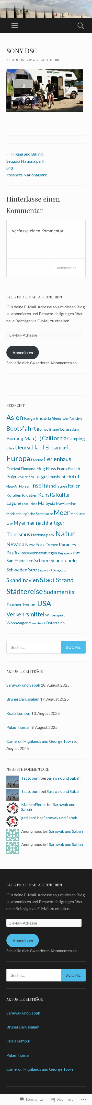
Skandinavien (22, 580)
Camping (76, 438)
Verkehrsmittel (25, 614)
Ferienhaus (57, 459)
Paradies (67, 544)
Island (50, 486)
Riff (76, 552)
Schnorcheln (64, 560)
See (32, 569)
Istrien (61, 486)
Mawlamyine (66, 503)
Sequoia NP (45, 570)
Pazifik (13, 552)
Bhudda (43, 418)
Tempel (29, 604)
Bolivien (76, 418)
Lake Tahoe (29, 503)
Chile (10, 448)
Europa (18, 458)
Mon (74, 513)
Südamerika (59, 591)
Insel (37, 485)
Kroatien (29, 495)
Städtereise (24, 591)
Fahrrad (37, 460)
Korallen (13, 495)
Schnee (42, 560)
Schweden (16, 569)
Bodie (65, 418)
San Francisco (19, 560)
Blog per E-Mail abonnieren (34, 297)
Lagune (13, 503)
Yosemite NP (37, 623)
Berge (29, 418)
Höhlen (24, 486)
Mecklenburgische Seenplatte (29, 513)
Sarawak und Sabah (23, 685)
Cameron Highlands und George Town (39, 741)
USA (44, 603)
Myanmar (24, 523)
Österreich (55, 622)
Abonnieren (23, 352)
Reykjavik (65, 553)
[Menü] (14, 25)
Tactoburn (50, 60)
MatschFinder (33, 804)
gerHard (28, 817)
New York (35, 544)
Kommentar (66, 268)
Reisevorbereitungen (38, 552)
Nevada (15, 544)
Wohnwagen (17, 622)
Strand (65, 579)
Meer (62, 512)
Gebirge (38, 476)
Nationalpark (42, 534)
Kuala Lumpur (18, 713)
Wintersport (55, 615)
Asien (14, 417)
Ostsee (51, 544)
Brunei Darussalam (64, 429)
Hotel (72, 476)
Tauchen (13, 604)
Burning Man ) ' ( (23, 438)
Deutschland (29, 447)
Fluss (51, 468)
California (54, 438)
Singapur (60, 570)
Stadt (47, 580)
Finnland (28, 468)
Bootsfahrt (21, 428)
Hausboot (56, 476)
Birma (56, 418)
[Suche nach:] (46, 647)
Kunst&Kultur (54, 495)
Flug (40, 468)
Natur (65, 533)
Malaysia (46, 503)
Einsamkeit (57, 447)
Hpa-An (12, 486)
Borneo (43, 429)
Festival (13, 468)
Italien (74, 486)
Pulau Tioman (18, 727)
